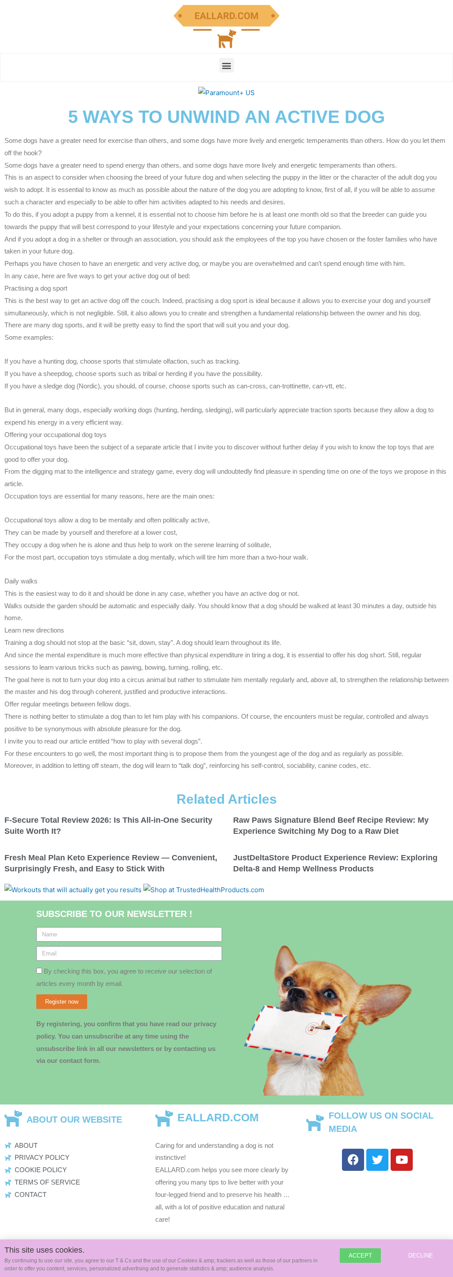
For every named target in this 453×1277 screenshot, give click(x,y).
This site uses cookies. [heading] (44, 1250)
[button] (226, 65)
